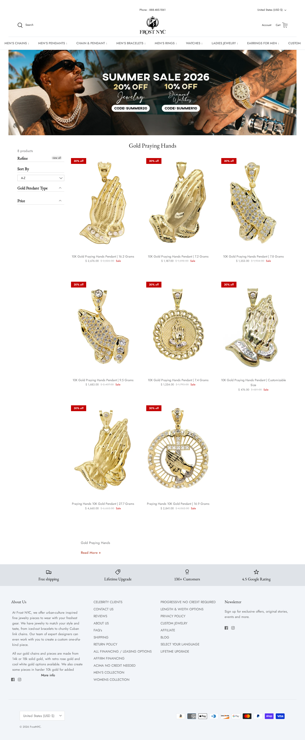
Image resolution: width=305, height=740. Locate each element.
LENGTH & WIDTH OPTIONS (182, 609)
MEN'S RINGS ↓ (166, 43)
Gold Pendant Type (32, 187)
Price (21, 200)
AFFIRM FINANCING (109, 658)
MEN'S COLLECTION (109, 672)
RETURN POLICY (105, 644)
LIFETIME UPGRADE (175, 651)
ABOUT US (101, 623)
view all (56, 158)
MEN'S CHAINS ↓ (16, 43)
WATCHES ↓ (194, 43)
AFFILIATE (168, 630)
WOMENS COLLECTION (112, 679)
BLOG (165, 637)
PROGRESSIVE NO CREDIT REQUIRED (188, 602)
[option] (152, 92)
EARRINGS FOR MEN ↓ (263, 43)
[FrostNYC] (152, 25)
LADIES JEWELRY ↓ (225, 43)
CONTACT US (103, 609)
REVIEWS (100, 616)
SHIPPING (101, 637)
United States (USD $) (270, 10)
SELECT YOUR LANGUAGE (180, 644)
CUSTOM (294, 43)
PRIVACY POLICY (173, 616)
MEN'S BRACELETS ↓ (131, 43)
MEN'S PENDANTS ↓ (52, 43)
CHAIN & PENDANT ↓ (91, 43)
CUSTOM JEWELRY (174, 623)
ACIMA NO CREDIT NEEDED (115, 665)
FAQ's (98, 630)
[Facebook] (13, 679)
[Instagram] (19, 679)
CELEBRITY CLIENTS (108, 602)
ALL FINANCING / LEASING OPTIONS (123, 651)
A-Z (23, 178)
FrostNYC (35, 727)
